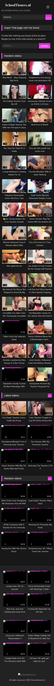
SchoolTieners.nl (17, 5)
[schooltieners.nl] (27, 675)
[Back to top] (45, 677)
